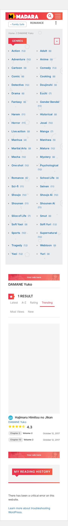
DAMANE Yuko (25, 33)
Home (11, 33)
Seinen (46, 186)
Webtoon (47, 245)
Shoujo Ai (48, 194)
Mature (47, 148)
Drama (17, 93)
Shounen (20, 203)
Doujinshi (48, 84)
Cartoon (18, 67)
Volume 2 (27, 433)
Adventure (21, 59)
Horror (18, 122)
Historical (48, 114)
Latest (14, 302)
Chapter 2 (15, 433)
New (31, 311)
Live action (20, 131)
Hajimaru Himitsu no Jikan (34, 417)
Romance (37, 22)
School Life (49, 177)
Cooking (47, 76)
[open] (58, 16)
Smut (45, 215)
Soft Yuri (48, 224)
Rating (34, 302)
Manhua (19, 139)
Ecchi (45, 93)
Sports (18, 232)
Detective (20, 84)
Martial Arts (21, 148)
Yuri (44, 253)
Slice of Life (21, 215)
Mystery (47, 156)
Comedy (47, 67)
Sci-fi (17, 186)
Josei (46, 122)
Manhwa (47, 139)
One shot (20, 165)
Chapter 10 (15, 439)
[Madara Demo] (23, 15)
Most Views (17, 311)
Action (18, 50)
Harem (18, 114)
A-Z (24, 302)
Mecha (18, 156)
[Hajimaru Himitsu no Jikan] (34, 368)
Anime (46, 59)
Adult (45, 50)
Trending (47, 302)
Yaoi (17, 253)
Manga (46, 131)
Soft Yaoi (19, 224)
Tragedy (19, 245)
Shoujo (18, 194)
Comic (17, 76)
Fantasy (18, 101)
